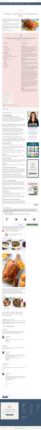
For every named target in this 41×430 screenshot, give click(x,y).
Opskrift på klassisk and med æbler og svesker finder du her (13, 357)
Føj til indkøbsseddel (7, 93)
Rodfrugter (21, 313)
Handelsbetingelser (24, 411)
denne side (12, 322)
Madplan (6, 3)
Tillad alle (32, 224)
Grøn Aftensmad (31, 407)
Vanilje (14, 313)
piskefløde (10, 315)
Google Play (23, 419)
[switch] (16, 219)
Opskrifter (2, 3)
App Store (23, 418)
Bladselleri (4, 315)
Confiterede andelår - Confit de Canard (6, 308)
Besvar (7, 343)
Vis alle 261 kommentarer (8, 383)
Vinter (7, 313)
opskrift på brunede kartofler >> (10, 30)
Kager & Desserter (31, 413)
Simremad (4, 313)
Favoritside (23, 406)
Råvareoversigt (21, 3)
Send (6, 102)
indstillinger (32, 210)
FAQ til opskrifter (27, 3)
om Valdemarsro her (32, 139)
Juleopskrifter (16, 312)
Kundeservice (23, 410)
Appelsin (12, 313)
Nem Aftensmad (31, 409)
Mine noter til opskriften (7, 112)
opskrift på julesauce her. (13, 156)
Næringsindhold (5, 109)
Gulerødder (17, 313)
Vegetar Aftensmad (31, 411)
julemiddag (12, 312)
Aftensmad (4, 312)
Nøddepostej (16, 308)
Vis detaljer (34, 222)
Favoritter (16, 3)
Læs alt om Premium (24, 412)
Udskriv (7, 100)
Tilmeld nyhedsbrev (33, 173)
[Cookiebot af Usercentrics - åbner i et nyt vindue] (34, 205)
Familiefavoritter (8, 312)
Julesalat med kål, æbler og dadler (16, 251)
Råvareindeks (38, 407)
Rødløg (7, 315)
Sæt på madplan (7, 95)
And (9, 313)
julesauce (18, 27)
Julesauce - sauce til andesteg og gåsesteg (6, 251)
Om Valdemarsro (38, 409)
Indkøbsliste (11, 3)
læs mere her (36, 176)
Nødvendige (20, 224)
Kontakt (37, 410)
